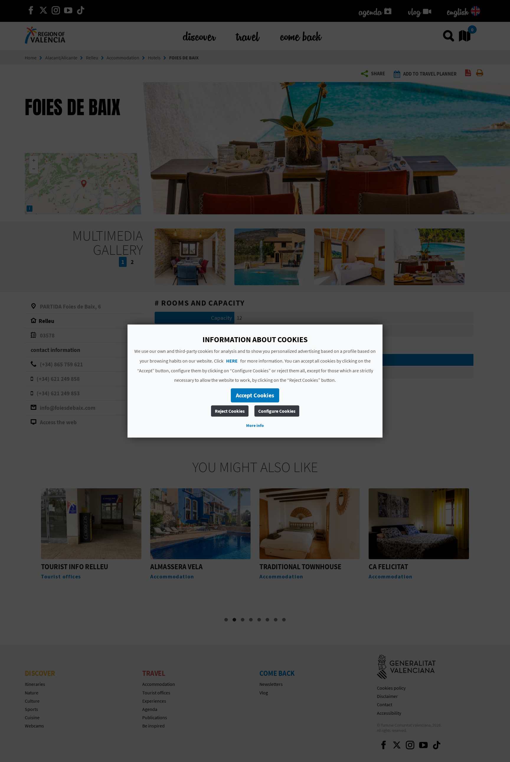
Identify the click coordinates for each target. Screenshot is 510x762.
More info (255, 425)
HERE (232, 361)
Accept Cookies (255, 395)
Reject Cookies (230, 411)
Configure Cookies (276, 411)
